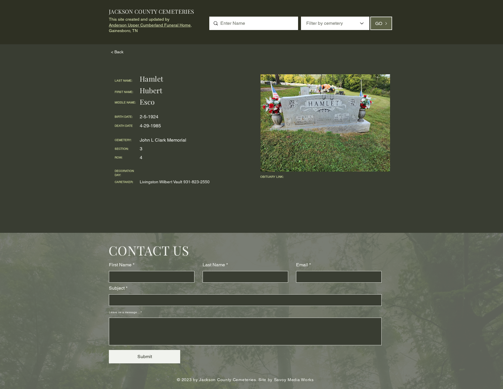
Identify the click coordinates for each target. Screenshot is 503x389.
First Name (120, 265)
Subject (117, 288)
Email (302, 265)
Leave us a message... (124, 312)
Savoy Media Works (294, 379)
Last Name (214, 265)
